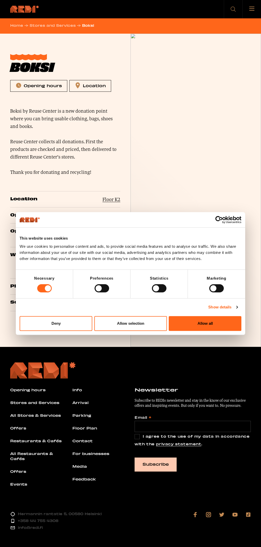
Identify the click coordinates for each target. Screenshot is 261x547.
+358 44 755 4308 (38, 520)
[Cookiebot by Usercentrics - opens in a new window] (219, 220)
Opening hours (43, 85)
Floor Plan (84, 428)
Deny (56, 323)
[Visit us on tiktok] (248, 514)
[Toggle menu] (252, 9)
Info (77, 389)
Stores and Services (53, 25)
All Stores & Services (35, 415)
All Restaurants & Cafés (31, 456)
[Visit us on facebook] (195, 514)
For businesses (90, 453)
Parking (81, 415)
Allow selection (130, 323)
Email (143, 417)
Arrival (80, 402)
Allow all (205, 323)
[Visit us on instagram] (208, 514)
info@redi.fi (30, 527)
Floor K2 (111, 199)
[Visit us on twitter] (221, 514)
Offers (18, 428)
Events (18, 484)
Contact (82, 440)
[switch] (102, 288)
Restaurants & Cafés (36, 440)
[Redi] (24, 9)
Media (79, 466)
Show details (219, 307)
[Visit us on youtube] (235, 514)
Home (16, 25)
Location (94, 85)
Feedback (84, 479)
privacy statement (178, 444)
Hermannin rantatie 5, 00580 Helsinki (60, 514)
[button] (233, 9)
